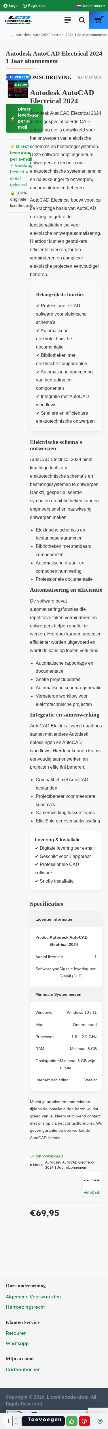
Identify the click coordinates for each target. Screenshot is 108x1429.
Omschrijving (50, 77)
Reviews (89, 77)
